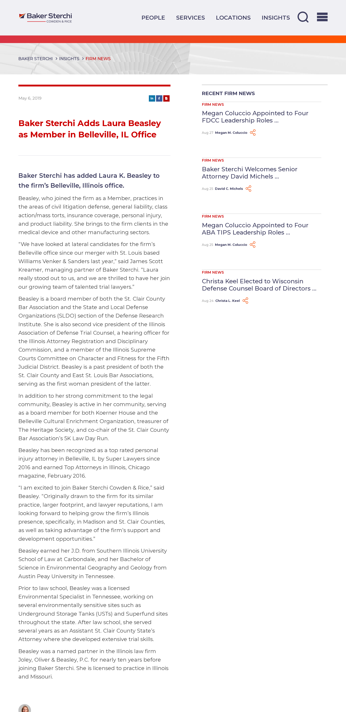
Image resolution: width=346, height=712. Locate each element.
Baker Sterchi (35, 58)
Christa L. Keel (227, 301)
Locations (233, 17)
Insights (276, 17)
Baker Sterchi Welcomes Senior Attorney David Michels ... (250, 173)
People (153, 17)
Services (190, 17)
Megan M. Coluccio (231, 133)
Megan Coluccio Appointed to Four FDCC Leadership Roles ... (255, 117)
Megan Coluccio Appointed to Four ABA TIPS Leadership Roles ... (255, 229)
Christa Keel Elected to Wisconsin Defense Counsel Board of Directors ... (259, 285)
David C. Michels (229, 189)
